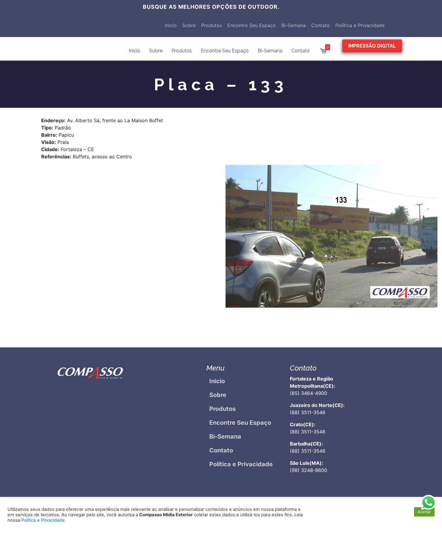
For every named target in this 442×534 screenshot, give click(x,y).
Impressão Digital (372, 46)
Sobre (189, 25)
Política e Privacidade (360, 25)
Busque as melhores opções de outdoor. (211, 7)
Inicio (171, 25)
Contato (320, 25)
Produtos (211, 25)
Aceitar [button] (424, 511)
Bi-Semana (293, 25)
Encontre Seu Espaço (251, 25)
